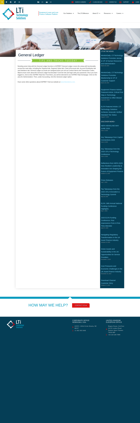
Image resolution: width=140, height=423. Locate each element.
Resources (107, 13)
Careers (118, 13)
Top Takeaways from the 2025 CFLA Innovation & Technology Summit (110, 192)
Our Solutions (67, 13)
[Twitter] (15, 2)
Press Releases (107, 180)
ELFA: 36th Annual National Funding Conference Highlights (111, 206)
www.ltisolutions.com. (68, 82)
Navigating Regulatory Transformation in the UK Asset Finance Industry (110, 237)
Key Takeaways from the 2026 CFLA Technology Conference (110, 151)
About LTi (95, 13)
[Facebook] (11, 2)
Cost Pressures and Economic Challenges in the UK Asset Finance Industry (111, 269)
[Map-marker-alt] (2, 2)
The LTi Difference (83, 13)
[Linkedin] (6, 2)
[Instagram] (19, 2)
